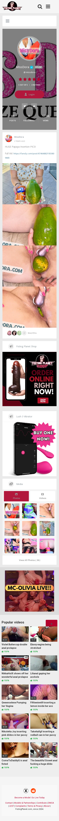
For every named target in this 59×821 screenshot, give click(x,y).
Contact (9, 803)
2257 (11, 806)
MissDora (28, 67)
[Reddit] (34, 106)
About (47, 806)
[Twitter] (25, 106)
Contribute (42, 803)
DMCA (51, 803)
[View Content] (12, 7)
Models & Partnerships (24, 803)
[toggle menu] (7, 21)
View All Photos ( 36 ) (29, 560)
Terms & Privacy (35, 806)
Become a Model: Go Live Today (30, 797)
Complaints (20, 806)
